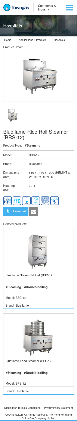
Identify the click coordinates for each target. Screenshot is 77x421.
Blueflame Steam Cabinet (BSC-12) (29, 275)
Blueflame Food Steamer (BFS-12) (29, 361)
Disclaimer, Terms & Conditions (22, 407)
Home (7, 40)
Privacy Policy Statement (58, 407)
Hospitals (59, 40)
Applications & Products (32, 40)
